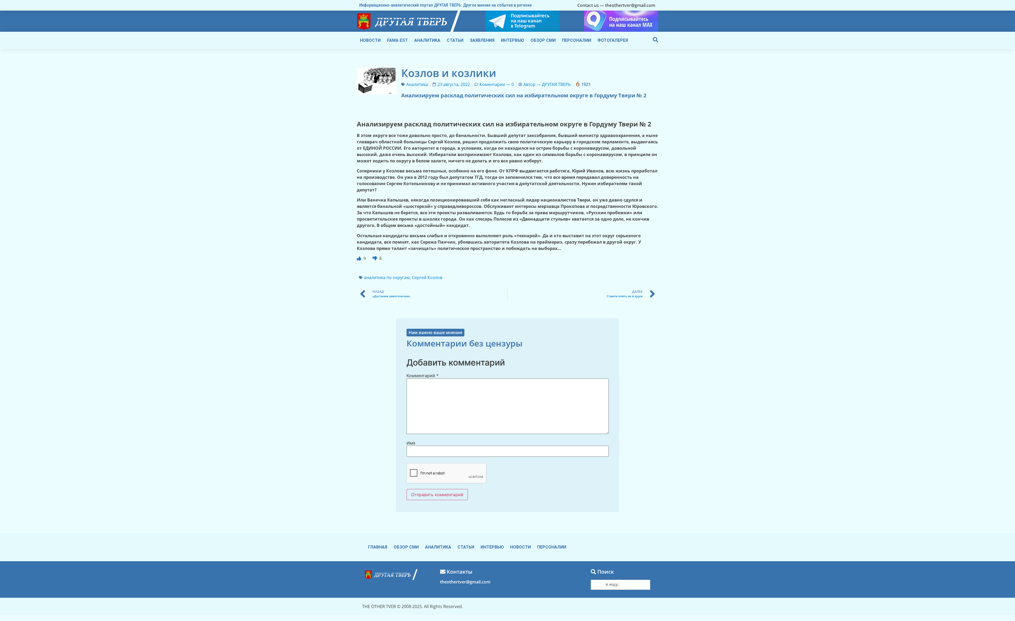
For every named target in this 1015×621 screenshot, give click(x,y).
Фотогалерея (612, 40)
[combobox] (620, 585)
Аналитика (427, 40)
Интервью (512, 40)
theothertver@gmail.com (465, 582)
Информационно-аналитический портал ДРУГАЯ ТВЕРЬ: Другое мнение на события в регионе (445, 5)
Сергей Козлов (427, 277)
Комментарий (423, 375)
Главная (377, 547)
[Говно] (375, 258)
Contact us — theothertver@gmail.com (616, 5)
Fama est (397, 40)
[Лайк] (359, 258)
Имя (411, 443)
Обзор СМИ (543, 40)
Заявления (482, 40)
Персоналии (576, 40)
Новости (370, 40)
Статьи (455, 40)
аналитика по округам (387, 277)
